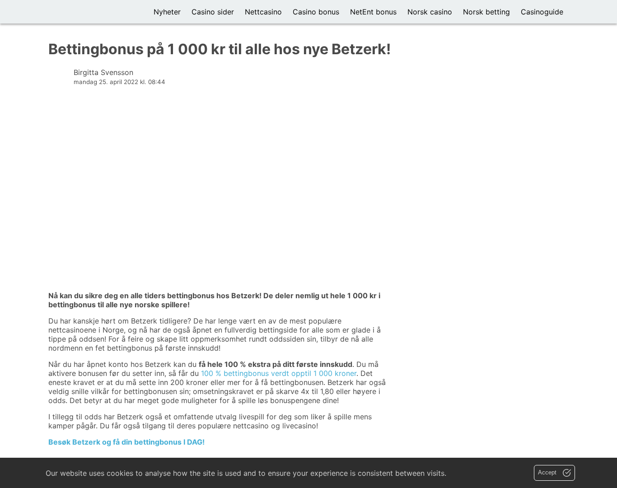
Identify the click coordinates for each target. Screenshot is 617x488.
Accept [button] (548, 472)
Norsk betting (486, 11)
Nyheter (167, 11)
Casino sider (213, 11)
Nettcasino (263, 11)
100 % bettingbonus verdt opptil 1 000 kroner (278, 373)
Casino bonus (316, 11)
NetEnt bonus (373, 11)
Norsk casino (429, 11)
